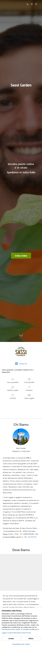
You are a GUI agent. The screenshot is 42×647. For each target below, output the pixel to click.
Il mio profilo (29, 382)
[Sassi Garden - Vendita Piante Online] (21, 352)
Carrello (13, 398)
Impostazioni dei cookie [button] (21, 644)
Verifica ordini (12, 390)
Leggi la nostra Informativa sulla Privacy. (16, 633)
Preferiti (29, 390)
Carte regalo (29, 398)
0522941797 (32, 537)
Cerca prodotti (12, 382)
